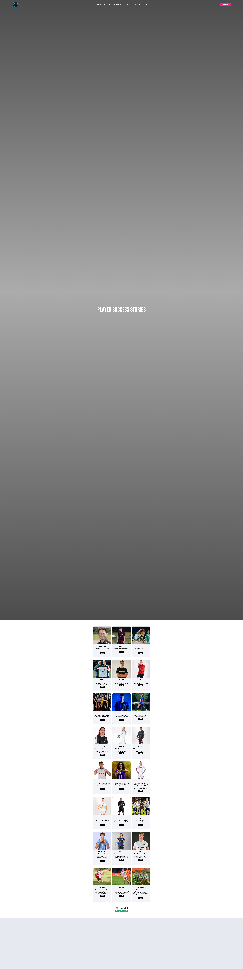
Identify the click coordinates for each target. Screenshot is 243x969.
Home (94, 4)
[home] (15, 4)
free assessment (225, 4)
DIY (139, 4)
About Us (99, 4)
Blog (130, 4)
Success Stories (111, 4)
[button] (119, 4)
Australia (135, 4)
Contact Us (144, 4)
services (105, 4)
